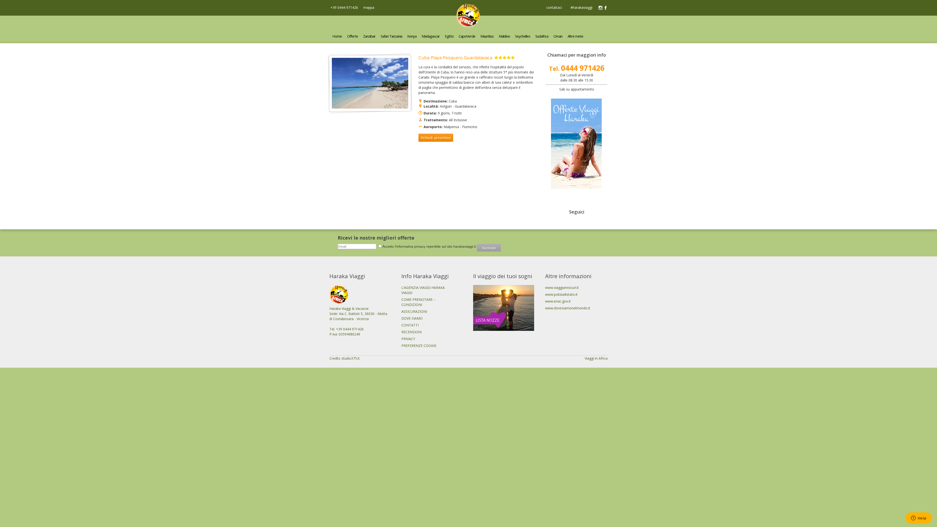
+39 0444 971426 (343, 7)
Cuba (453, 101)
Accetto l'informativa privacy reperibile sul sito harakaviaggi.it (429, 246)
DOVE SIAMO (412, 318)
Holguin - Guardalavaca (458, 106)
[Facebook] (606, 8)
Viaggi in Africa (596, 358)
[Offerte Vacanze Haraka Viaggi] (576, 187)
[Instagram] (600, 8)
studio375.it (350, 358)
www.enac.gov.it (558, 301)
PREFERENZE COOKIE (418, 345)
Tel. (576, 68)
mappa (368, 7)
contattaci (554, 8)
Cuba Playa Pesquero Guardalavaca (455, 58)
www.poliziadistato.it (561, 294)
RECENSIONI (411, 332)
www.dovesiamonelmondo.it (567, 308)
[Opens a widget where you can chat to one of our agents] (918, 518)
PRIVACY (408, 338)
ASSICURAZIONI (414, 311)
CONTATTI (410, 325)
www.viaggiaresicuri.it (562, 287)
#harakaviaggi (581, 8)
